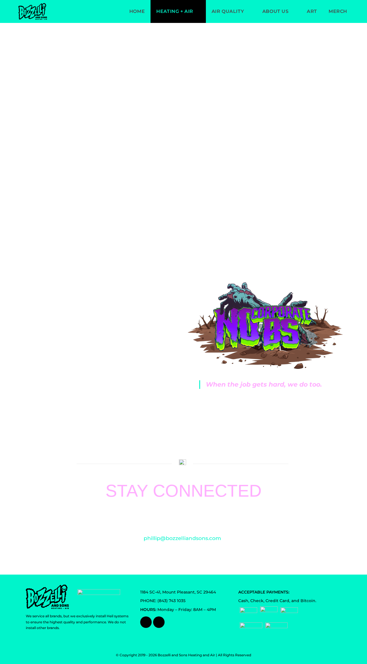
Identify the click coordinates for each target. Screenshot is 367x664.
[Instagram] (159, 622)
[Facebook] (146, 622)
